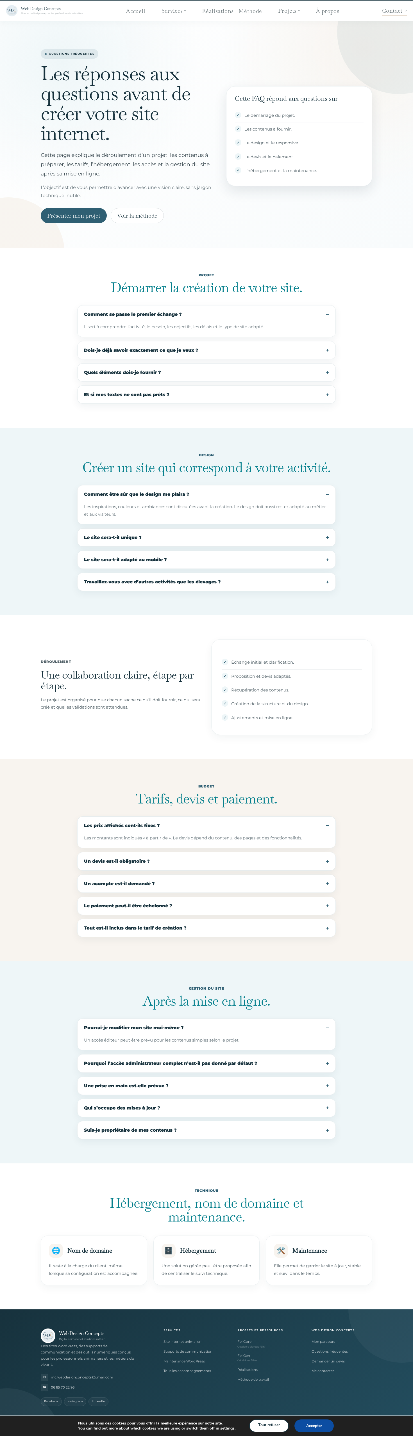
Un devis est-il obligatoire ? (117, 861)
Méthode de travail (253, 1380)
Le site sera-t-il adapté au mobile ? (125, 559)
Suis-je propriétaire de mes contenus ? (130, 1130)
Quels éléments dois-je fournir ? (122, 372)
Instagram (75, 1401)
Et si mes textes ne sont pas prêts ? (126, 394)
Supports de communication (188, 1351)
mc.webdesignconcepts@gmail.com (78, 1377)
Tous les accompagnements (187, 1371)
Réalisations (217, 11)
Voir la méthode (137, 215)
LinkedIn (98, 1401)
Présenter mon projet (73, 215)
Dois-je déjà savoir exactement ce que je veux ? (141, 350)
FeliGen (243, 1356)
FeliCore (244, 1342)
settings (227, 1428)
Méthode (250, 11)
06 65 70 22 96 (58, 1387)
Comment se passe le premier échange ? (133, 314)
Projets (287, 10)
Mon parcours (323, 1342)
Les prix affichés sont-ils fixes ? (122, 825)
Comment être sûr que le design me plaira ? (136, 494)
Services (172, 10)
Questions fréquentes (330, 1351)
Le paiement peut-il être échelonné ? (128, 905)
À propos (327, 11)
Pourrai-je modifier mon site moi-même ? (134, 1027)
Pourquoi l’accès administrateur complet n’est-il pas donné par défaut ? (170, 1063)
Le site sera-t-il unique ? (113, 537)
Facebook (51, 1401)
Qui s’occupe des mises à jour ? (122, 1108)
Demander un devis (328, 1361)
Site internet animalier (182, 1342)
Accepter (314, 1425)
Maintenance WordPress (184, 1361)
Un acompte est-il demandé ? (119, 883)
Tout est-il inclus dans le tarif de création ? (135, 928)
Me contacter (323, 1371)
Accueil (135, 11)
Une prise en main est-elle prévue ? (126, 1085)
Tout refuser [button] (269, 1425)
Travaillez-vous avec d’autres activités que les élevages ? (152, 582)
